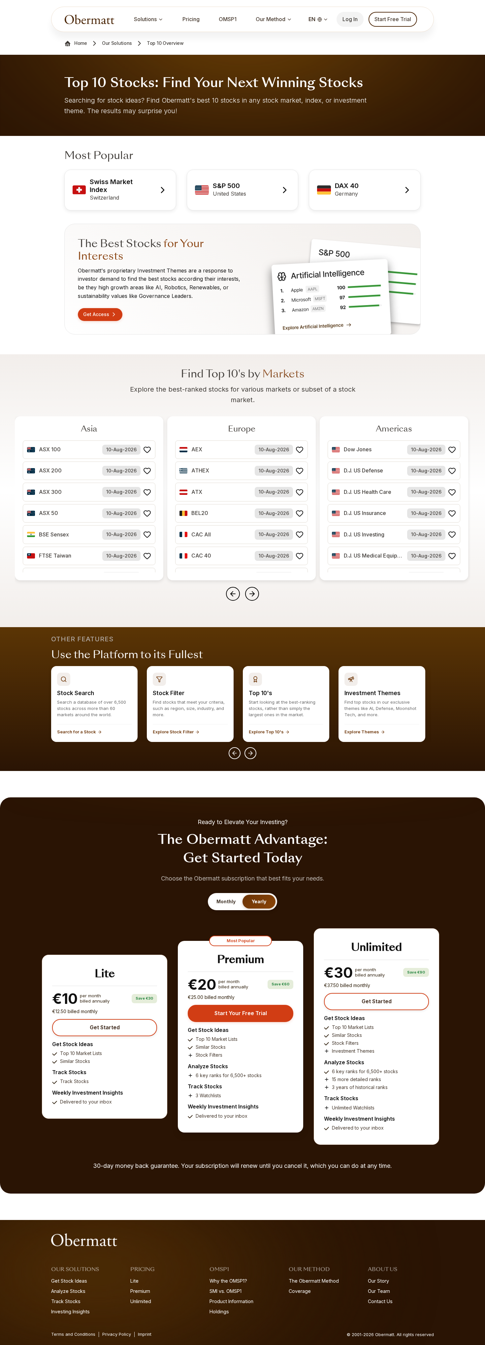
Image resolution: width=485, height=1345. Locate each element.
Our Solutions (117, 43)
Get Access (96, 314)
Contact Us (380, 1301)
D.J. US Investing (364, 534)
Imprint (144, 1334)
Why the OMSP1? (228, 1281)
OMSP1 (228, 19)
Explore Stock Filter (173, 731)
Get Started (105, 1027)
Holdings (219, 1311)
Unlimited (140, 1301)
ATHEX (200, 470)
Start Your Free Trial (240, 1013)
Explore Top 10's (266, 731)
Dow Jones (358, 449)
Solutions (145, 19)
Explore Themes (361, 731)
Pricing (191, 19)
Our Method (270, 19)
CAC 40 (201, 555)
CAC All (201, 534)
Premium (140, 1291)
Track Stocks (66, 1301)
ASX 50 (48, 513)
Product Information (231, 1301)
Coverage (300, 1291)
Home (80, 43)
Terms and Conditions (73, 1334)
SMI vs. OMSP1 (226, 1291)
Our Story (378, 1281)
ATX (196, 492)
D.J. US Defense (363, 470)
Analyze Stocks (68, 1291)
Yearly (259, 901)
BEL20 (199, 513)
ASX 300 (50, 492)
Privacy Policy (116, 1334)
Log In (350, 19)
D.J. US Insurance (365, 513)
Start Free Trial (392, 19)
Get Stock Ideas (69, 1281)
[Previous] (235, 753)
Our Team (379, 1291)
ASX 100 (50, 449)
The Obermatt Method (314, 1281)
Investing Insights (70, 1311)
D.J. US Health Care (367, 492)
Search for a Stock (76, 731)
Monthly (226, 901)
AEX (196, 449)
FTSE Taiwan (55, 555)
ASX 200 (50, 470)
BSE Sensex (54, 534)
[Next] (250, 753)
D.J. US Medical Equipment (373, 555)
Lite (134, 1281)
